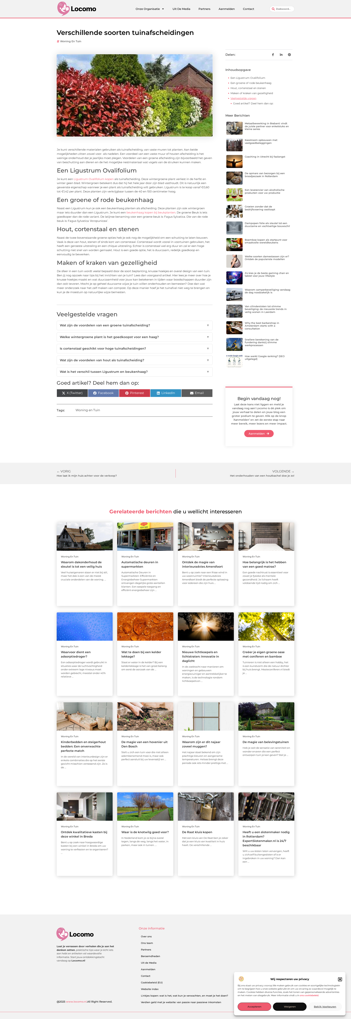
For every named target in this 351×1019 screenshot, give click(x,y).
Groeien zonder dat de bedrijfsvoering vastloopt (260, 208)
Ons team (147, 943)
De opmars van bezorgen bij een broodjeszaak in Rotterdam (265, 175)
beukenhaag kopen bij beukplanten (151, 212)
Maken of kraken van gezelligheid (252, 93)
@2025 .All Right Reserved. (84, 1001)
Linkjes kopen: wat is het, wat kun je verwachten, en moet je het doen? (184, 995)
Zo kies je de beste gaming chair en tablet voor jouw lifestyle (267, 274)
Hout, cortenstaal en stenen (248, 88)
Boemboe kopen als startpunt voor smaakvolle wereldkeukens (266, 241)
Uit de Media (148, 962)
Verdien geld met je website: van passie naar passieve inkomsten (181, 1002)
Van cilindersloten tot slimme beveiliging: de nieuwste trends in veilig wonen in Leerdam (266, 309)
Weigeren (290, 1006)
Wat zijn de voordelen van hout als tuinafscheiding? (135, 360)
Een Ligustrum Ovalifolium (248, 77)
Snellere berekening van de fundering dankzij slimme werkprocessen (261, 342)
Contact (248, 9)
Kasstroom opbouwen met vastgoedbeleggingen (261, 141)
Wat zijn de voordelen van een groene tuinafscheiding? (135, 325)
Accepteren (254, 1006)
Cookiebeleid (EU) (152, 982)
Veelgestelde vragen (243, 98)
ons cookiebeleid (309, 995)
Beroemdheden (150, 956)
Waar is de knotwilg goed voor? (145, 832)
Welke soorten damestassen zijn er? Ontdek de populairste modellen (267, 258)
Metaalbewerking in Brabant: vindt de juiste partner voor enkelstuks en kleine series (267, 126)
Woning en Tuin (70, 41)
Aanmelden (227, 9)
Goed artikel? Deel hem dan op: (253, 103)
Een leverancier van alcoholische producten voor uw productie (264, 191)
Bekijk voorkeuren (325, 1006)
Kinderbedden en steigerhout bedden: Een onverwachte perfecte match (83, 746)
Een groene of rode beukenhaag (251, 83)
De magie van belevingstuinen (266, 742)
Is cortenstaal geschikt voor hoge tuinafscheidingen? (135, 348)
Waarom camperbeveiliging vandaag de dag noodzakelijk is (267, 291)
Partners (204, 9)
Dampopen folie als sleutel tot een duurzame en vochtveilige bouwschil (267, 225)
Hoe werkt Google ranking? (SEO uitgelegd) (265, 358)
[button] (340, 979)
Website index (149, 989)
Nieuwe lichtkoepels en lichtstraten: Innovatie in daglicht (200, 656)
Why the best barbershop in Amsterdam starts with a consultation (262, 325)
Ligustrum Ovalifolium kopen (94, 179)
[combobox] (282, 9)
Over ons (146, 936)
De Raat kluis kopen (197, 832)
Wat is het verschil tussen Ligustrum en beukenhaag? (135, 372)
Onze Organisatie (148, 9)
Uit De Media (181, 9)
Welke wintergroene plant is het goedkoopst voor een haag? (135, 337)
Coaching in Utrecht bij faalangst (265, 156)
